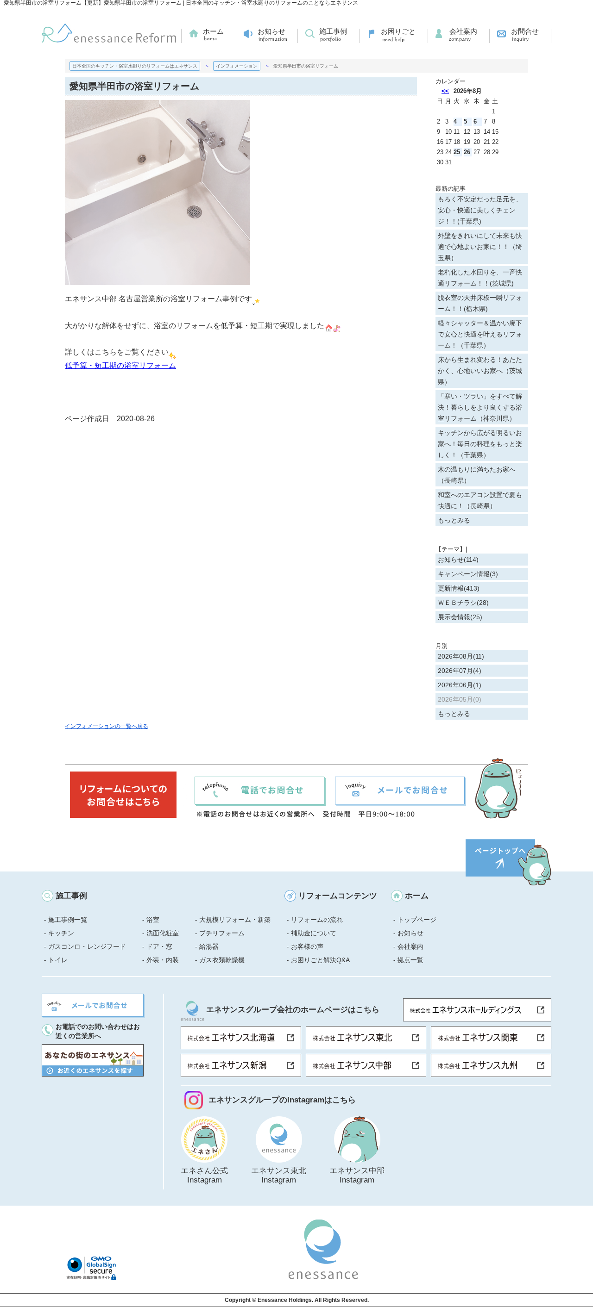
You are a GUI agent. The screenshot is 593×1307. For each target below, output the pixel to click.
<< (445, 90)
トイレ (58, 960)
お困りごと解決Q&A (320, 960)
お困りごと (398, 31)
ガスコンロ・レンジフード (87, 946)
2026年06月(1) (459, 685)
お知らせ (271, 31)
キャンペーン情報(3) (468, 574)
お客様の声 (307, 946)
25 (457, 152)
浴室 (152, 919)
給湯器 (209, 946)
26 (467, 152)
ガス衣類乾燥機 (222, 960)
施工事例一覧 (67, 919)
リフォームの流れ (317, 919)
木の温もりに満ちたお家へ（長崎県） (477, 475)
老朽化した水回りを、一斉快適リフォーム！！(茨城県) (480, 277)
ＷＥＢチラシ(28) (463, 602)
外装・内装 (162, 960)
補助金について (313, 933)
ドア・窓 (159, 946)
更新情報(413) (458, 588)
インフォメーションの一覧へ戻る (106, 726)
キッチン (61, 933)
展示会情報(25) (460, 617)
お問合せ (525, 31)
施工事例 (333, 31)
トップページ (416, 919)
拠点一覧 (410, 960)
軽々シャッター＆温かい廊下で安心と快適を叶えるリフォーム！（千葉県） (480, 334)
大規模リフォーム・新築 (235, 919)
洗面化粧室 (162, 933)
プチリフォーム (222, 933)
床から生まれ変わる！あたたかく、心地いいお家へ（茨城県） (480, 371)
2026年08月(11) (461, 656)
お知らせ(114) (458, 559)
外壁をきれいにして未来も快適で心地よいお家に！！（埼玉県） (480, 246)
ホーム (213, 31)
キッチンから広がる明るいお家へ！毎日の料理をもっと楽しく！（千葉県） (480, 444)
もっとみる (454, 520)
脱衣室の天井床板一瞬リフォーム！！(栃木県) (480, 303)
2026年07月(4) (459, 670)
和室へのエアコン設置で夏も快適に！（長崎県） (480, 500)
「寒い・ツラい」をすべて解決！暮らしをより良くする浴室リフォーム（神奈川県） (480, 407)
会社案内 (463, 31)
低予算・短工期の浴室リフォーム (120, 365)
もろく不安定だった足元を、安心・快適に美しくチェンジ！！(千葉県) (480, 210)
